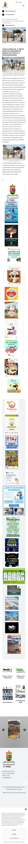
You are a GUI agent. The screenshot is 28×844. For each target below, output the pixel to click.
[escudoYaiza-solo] (5, 2)
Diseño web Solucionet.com (10, 792)
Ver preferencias (14, 838)
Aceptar (14, 830)
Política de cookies (7, 841)
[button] (26, 809)
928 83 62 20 (8, 777)
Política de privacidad (15, 841)
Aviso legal (22, 841)
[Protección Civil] (14, 636)
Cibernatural (22, 792)
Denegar (14, 834)
